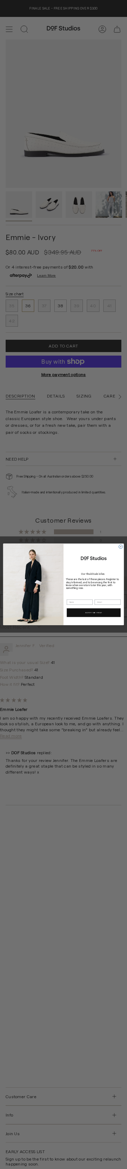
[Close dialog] (121, 547)
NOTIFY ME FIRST (93, 613)
